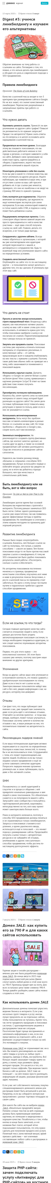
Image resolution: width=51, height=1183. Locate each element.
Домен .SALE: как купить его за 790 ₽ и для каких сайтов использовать (25, 930)
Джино (10, 3)
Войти (44, 3)
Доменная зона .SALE (13, 1048)
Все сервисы (3, 3)
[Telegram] (11, 856)
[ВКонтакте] (4, 856)
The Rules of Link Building (25, 90)
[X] (7, 856)
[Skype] (22, 856)
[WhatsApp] (18, 856)
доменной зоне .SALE (13, 1142)
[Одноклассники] (15, 856)
